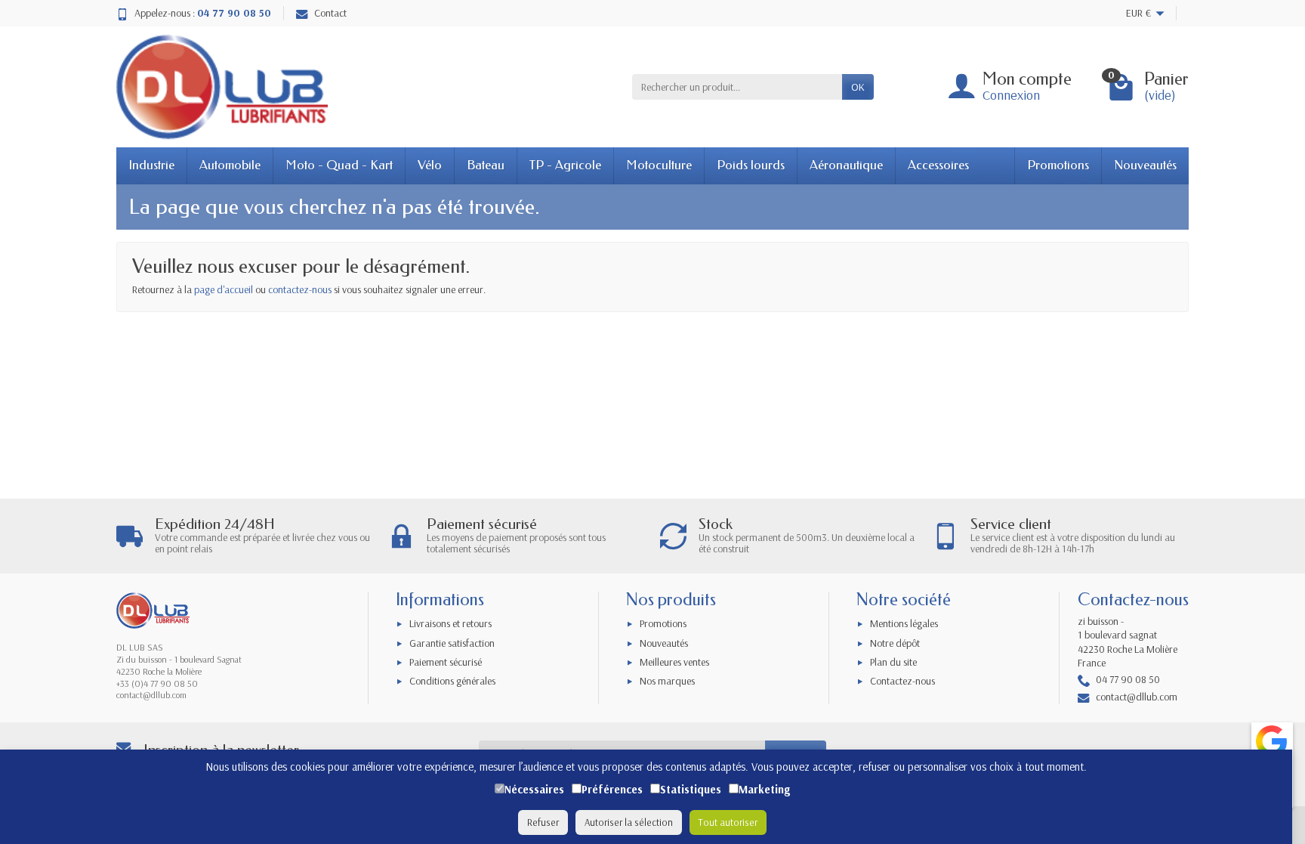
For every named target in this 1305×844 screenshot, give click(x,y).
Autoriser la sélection (629, 822)
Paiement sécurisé (445, 662)
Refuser (543, 822)
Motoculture (659, 165)
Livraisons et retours (450, 623)
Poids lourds (751, 165)
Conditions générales (452, 681)
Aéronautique (846, 165)
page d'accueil (223, 289)
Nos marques (667, 681)
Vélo (430, 165)
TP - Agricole (565, 165)
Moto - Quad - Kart (339, 165)
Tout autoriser (728, 822)
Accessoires (938, 165)
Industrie (151, 165)
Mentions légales (904, 623)
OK (858, 87)
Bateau (485, 165)
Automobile (230, 165)
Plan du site (893, 662)
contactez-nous (300, 289)
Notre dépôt (895, 643)
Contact (330, 13)
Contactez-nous (902, 681)
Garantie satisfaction (452, 643)
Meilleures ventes (674, 662)
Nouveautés (1145, 165)
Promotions (1058, 165)
